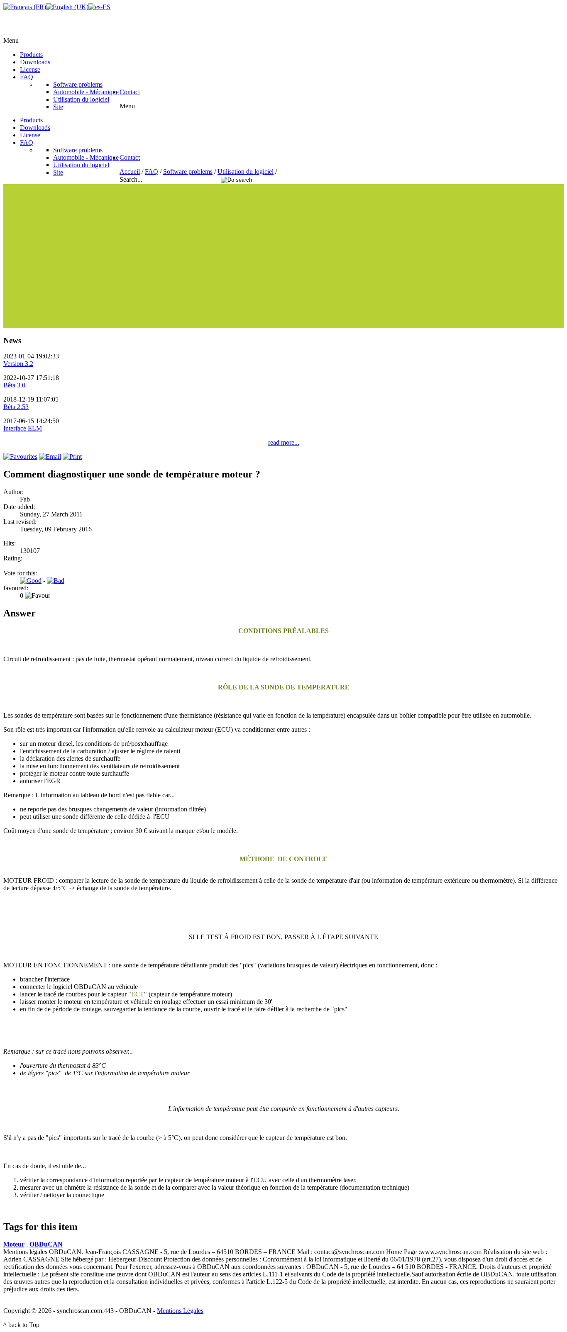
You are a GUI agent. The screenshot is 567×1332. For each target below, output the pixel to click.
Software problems (188, 171)
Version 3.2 (18, 363)
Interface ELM (22, 428)
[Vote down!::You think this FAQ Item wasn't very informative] (55, 580)
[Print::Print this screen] (72, 456)
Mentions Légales (180, 1310)
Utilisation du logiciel (246, 171)
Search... (132, 179)
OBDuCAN (46, 1244)
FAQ (151, 171)
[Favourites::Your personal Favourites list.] (20, 456)
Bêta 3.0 (14, 385)
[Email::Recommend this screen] (50, 456)
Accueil (130, 171)
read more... (283, 442)
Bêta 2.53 (16, 406)
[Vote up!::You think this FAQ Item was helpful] (31, 580)
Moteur (13, 1244)
